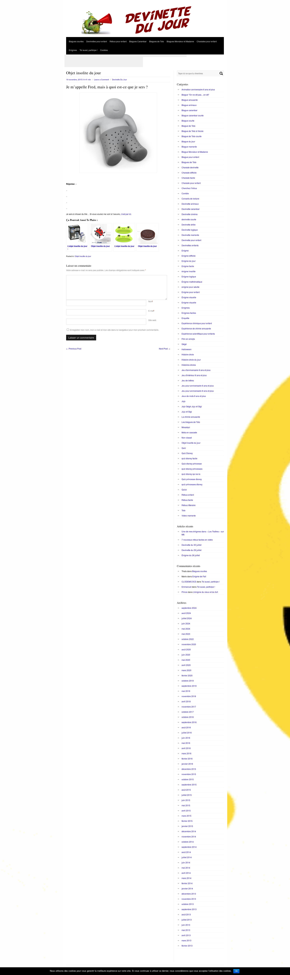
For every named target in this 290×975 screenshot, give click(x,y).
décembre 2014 (189, 831)
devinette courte (189, 219)
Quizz (184, 489)
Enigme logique (189, 276)
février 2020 (187, 675)
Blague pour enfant (190, 157)
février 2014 (187, 883)
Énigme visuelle (189, 297)
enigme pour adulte (190, 286)
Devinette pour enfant (191, 240)
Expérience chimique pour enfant (197, 323)
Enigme (185, 250)
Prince (184, 591)
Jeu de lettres (188, 380)
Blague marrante (189, 146)
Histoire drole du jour (191, 359)
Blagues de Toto (156, 41)
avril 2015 (186, 810)
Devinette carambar (191, 209)
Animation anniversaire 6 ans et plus (198, 89)
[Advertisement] (125, 55)
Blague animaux (189, 105)
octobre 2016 (188, 717)
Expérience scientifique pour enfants (198, 333)
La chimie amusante (191, 416)
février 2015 (187, 820)
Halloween (186, 349)
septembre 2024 (189, 607)
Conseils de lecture (190, 198)
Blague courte (188, 120)
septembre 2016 (189, 722)
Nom (150, 301)
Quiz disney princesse (192, 463)
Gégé (184, 344)
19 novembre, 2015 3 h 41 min (78, 79)
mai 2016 (186, 743)
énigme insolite (189, 271)
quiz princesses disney (192, 484)
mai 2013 (186, 930)
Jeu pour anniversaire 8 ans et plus (198, 390)
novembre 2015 (189, 774)
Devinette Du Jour (119, 79)
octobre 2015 (188, 779)
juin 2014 (186, 862)
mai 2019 (186, 691)
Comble (185, 193)
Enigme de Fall (199, 576)
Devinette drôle (189, 224)
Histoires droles (189, 364)
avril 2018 (186, 701)
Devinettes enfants (190, 245)
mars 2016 (186, 753)
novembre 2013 (189, 898)
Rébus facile (187, 499)
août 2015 (186, 789)
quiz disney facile (189, 458)
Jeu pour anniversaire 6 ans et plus (198, 385)
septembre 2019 (189, 685)
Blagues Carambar (138, 41)
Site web (152, 320)
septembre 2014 (189, 846)
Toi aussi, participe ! (89, 50)
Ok (236, 971)
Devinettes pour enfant (96, 41)
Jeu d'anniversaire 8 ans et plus (196, 370)
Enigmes (73, 50)
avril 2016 (186, 748)
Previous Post (73, 348)
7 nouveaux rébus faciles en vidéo (197, 539)
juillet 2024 (187, 618)
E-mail (151, 310)
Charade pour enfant (191, 183)
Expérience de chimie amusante (196, 328)
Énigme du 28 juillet (191, 555)
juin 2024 (186, 623)
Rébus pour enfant (118, 41)
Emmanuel (186, 586)
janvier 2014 (187, 888)
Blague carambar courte (193, 115)
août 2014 (186, 852)
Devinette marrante (190, 234)
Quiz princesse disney (192, 479)
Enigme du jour (189, 260)
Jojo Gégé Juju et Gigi (192, 406)
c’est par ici (126, 214)
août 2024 (186, 613)
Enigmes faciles (189, 312)
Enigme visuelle (189, 302)
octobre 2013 (188, 904)
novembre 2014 (189, 836)
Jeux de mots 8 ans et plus (194, 396)
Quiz (184, 448)
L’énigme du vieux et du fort (205, 591)
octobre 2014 (188, 841)
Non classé (187, 437)
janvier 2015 (187, 826)
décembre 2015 (189, 768)
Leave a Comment (101, 79)
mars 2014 (186, 878)
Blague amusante (190, 99)
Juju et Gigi (187, 411)
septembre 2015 (189, 784)
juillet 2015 (187, 794)
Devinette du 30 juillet (191, 544)
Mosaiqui (186, 427)
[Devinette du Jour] (145, 36)
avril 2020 (186, 665)
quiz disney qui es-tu (191, 473)
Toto (183, 510)
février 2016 (187, 758)
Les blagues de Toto (191, 422)
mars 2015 (186, 815)
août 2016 (186, 727)
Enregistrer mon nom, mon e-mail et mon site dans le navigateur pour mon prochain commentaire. (114, 329)
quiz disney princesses (192, 468)
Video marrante (189, 515)
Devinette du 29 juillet (191, 550)
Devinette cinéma (190, 214)
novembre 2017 (189, 706)
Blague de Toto (188, 125)
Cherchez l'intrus (189, 188)
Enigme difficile (189, 255)
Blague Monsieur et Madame (195, 151)
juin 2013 (186, 924)
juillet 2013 (187, 919)
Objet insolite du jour (83, 256)
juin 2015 (186, 800)
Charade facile (188, 177)
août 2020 (186, 649)
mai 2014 (186, 867)
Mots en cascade (189, 432)
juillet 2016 (187, 732)
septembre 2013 (189, 909)
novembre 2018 (189, 696)
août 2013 (186, 914)
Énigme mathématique (192, 281)
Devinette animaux (190, 203)
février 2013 (187, 945)
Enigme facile (188, 266)
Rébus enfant (188, 494)
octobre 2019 (188, 680)
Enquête (185, 318)
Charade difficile (189, 172)
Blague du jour (188, 141)
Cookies (104, 50)
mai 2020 (186, 659)
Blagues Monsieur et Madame (180, 41)
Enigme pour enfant (191, 292)
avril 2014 (186, 872)
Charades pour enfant (207, 41)
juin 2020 (186, 654)
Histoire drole (188, 354)
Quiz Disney (187, 453)
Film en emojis (188, 338)
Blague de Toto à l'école (192, 131)
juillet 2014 (187, 857)
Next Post (164, 348)
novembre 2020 (189, 644)
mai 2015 (186, 805)
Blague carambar (189, 110)
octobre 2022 (188, 639)
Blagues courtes (76, 41)
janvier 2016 (187, 763)
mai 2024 (186, 628)
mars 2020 (186, 670)
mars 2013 (186, 940)
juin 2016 (186, 737)
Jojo (183, 401)
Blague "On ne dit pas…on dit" (195, 94)
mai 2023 (186, 633)
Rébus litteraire (189, 505)
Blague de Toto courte (192, 136)
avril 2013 (186, 935)
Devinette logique (190, 229)
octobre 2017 (188, 711)
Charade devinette (190, 167)
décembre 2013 (189, 893)
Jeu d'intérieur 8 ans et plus (194, 375)
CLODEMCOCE (189, 581)
